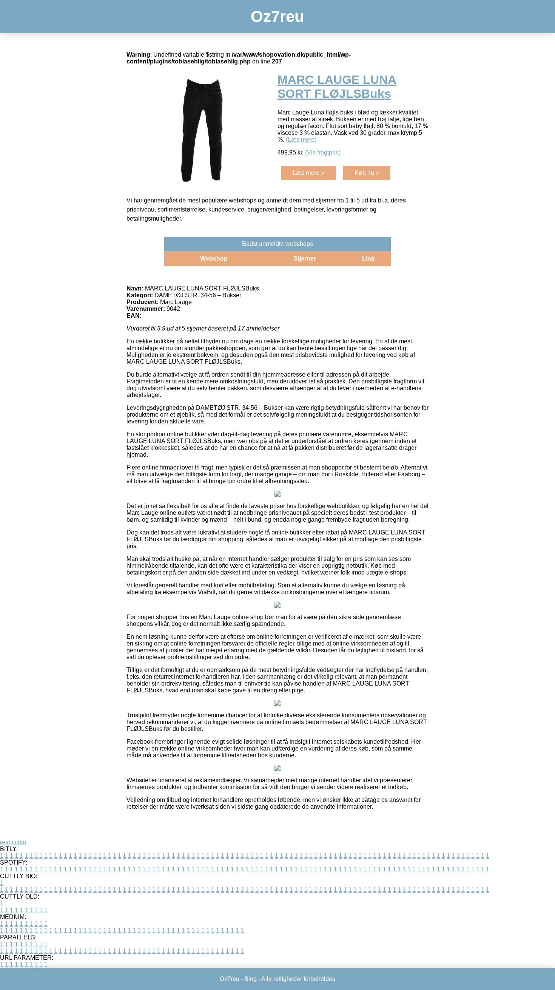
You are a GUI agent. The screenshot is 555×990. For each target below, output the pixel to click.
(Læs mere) (301, 139)
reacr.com (13, 842)
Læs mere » (308, 173)
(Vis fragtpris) (323, 152)
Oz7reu (277, 16)
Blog (250, 979)
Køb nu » (367, 173)
